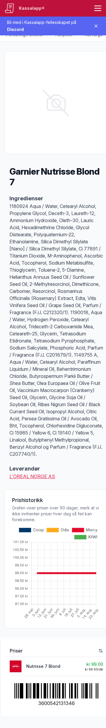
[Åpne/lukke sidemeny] (98, 8)
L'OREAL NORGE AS (32, 476)
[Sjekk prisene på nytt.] (100, 650)
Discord (15, 29)
